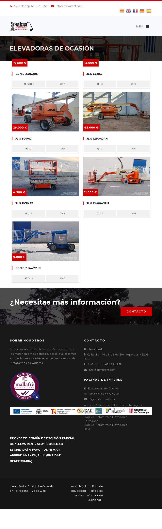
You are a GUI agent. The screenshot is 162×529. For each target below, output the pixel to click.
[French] (135, 10)
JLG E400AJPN (98, 203)
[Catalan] (122, 10)
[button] (140, 26)
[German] (142, 10)
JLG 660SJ (95, 74)
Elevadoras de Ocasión (104, 388)
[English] (128, 10)
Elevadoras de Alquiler (104, 394)
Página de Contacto (101, 399)
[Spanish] (148, 10)
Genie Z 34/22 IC (28, 268)
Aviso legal (78, 486)
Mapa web (38, 490)
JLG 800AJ (23, 138)
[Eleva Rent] (22, 26)
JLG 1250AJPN (97, 138)
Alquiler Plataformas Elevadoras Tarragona (113, 405)
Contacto (136, 311)
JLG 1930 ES (24, 203)
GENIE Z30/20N (26, 74)
